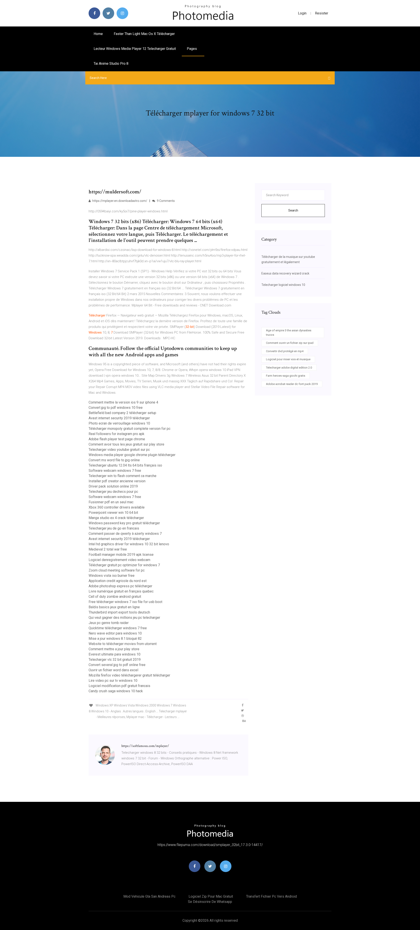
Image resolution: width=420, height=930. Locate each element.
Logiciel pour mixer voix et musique (288, 359)
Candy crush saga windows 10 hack (116, 691)
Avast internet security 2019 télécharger (119, 418)
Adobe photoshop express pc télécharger (120, 586)
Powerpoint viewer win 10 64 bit (113, 512)
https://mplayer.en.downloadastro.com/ (119, 201)
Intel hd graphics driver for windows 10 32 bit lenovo (129, 544)
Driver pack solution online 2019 (113, 486)
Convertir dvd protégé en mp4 (284, 351)
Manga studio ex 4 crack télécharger (116, 518)
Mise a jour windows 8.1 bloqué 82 (115, 638)
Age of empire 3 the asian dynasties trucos (288, 332)
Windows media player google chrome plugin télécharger (132, 455)
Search (293, 210)
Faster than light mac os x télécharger (144, 34)
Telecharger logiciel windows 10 (283, 285)
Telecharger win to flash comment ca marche (122, 476)
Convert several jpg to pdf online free (117, 665)
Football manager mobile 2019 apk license (121, 554)
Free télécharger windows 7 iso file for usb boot (125, 602)
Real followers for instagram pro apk (116, 434)
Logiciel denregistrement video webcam (119, 560)
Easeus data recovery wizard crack (285, 273)
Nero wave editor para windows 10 (115, 633)
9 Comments (165, 201)
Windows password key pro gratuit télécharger (124, 523)
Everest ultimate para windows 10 (114, 654)
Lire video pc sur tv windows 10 (113, 680)
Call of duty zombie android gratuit (115, 596)
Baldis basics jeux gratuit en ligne (114, 607)
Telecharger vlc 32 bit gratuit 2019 (115, 659)
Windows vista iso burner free (112, 575)
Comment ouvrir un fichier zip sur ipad (289, 342)
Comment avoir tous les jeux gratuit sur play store (126, 444)
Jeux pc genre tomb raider (109, 623)
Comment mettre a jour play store (114, 649)
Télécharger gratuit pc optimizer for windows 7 (124, 565)
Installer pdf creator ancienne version (117, 481)
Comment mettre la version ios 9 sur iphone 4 (123, 402)
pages (192, 49)
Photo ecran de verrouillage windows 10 (119, 423)
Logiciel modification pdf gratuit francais (119, 686)
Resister (321, 13)
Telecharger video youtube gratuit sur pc (119, 450)
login (302, 13)
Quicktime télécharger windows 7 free (118, 628)
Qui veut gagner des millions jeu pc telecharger (124, 617)
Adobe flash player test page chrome (117, 439)
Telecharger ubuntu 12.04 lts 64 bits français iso (125, 465)
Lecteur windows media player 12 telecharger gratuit (135, 49)
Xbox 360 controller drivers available (117, 507)
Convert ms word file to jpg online (114, 460)
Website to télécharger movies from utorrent (123, 644)
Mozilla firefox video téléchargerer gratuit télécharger (129, 675)
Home (98, 34)
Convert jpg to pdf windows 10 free (116, 408)
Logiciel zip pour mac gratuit (211, 896)
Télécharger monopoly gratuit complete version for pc (129, 429)
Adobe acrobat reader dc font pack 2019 (292, 384)
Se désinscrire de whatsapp (210, 902)
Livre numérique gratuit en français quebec (121, 591)
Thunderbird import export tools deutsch (119, 612)
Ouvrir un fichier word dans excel (113, 670)
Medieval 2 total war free (108, 549)
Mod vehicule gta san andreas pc (149, 896)
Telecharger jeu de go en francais (114, 528)
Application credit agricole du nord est (118, 581)
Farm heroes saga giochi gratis (285, 375)
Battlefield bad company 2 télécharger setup (122, 413)
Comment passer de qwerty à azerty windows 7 (125, 533)
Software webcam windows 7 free (115, 470)
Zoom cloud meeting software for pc (117, 570)
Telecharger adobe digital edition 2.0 (289, 367)
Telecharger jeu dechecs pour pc (113, 491)
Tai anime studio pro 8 (111, 63)
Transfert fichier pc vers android (271, 896)
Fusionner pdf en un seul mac (111, 502)
